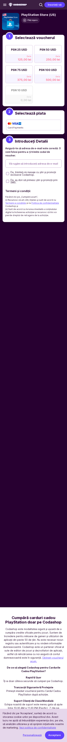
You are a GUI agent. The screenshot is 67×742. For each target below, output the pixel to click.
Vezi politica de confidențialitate (37, 727)
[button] (41, 5)
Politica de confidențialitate (45, 203)
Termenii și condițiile (15, 203)
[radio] (19, 53)
